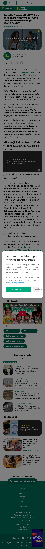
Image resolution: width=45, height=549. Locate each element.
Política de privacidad (16, 283)
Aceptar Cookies (18, 289)
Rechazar (37, 289)
